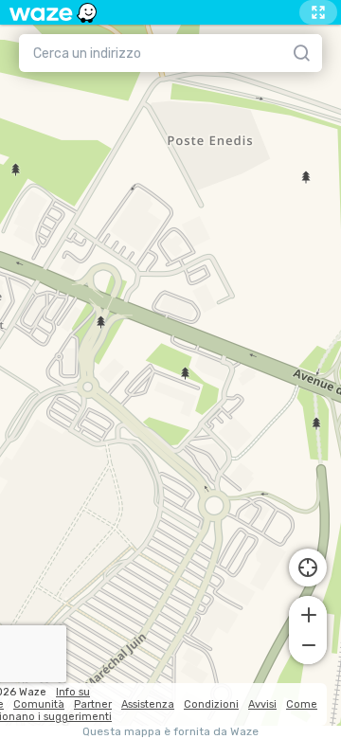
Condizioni (211, 704)
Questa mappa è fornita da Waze (170, 732)
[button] (308, 613)
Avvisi (262, 704)
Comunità (38, 704)
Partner (93, 704)
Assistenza (147, 704)
